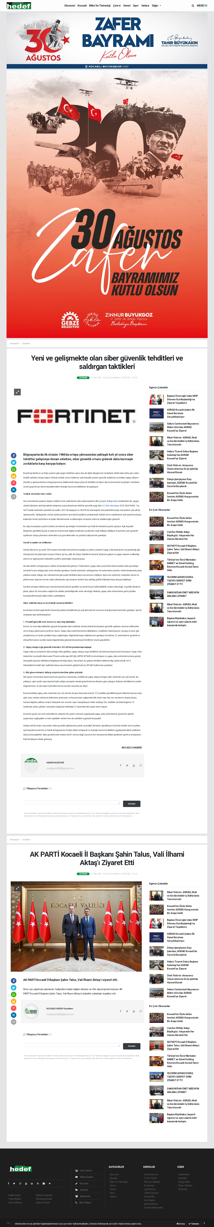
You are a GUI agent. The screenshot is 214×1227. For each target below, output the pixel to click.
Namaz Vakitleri (152, 1181)
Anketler (182, 1178)
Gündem (26, 343)
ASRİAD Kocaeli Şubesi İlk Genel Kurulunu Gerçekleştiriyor (181, 413)
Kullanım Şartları (44, 1195)
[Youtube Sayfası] (27, 1183)
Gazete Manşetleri (153, 1207)
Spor (136, 5)
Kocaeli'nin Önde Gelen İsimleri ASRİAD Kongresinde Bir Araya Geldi (182, 496)
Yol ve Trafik (150, 1178)
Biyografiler (184, 1181)
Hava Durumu (151, 1174)
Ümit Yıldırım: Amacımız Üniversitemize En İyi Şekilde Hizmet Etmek (182, 469)
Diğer (155, 5)
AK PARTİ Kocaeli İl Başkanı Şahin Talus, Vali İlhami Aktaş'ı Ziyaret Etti (183, 549)
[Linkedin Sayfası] (33, 1183)
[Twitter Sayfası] (15, 1183)
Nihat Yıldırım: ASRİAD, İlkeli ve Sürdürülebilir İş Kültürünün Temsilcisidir (183, 441)
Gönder (132, 803)
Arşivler (84, 1190)
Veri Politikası (15, 1202)
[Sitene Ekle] (51, 1183)
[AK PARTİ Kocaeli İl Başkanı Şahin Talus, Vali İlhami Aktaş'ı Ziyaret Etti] (76, 926)
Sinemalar (149, 1196)
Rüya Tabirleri (185, 1185)
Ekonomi (70, 5)
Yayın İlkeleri (14, 1199)
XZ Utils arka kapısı (110, 505)
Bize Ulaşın (85, 1202)
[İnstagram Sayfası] (21, 1183)
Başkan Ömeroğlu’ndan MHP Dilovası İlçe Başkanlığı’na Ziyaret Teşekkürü (182, 399)
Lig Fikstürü (150, 1189)
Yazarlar (84, 1183)
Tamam (195, 1223)
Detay (182, 1223)
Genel (126, 5)
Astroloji (182, 1189)
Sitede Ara (183, 1174)
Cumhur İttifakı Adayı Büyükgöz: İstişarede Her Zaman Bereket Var (180, 535)
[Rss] (39, 1183)
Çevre (117, 5)
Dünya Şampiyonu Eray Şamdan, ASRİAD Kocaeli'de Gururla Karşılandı (182, 483)
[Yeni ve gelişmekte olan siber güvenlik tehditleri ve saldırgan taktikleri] (76, 415)
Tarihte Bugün (151, 1193)
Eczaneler (149, 1185)
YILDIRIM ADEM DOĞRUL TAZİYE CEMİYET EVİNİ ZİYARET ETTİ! (180, 580)
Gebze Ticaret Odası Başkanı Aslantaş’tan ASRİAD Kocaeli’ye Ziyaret (182, 455)
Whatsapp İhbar (44, 1199)
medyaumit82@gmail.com (60, 768)
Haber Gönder (43, 1202)
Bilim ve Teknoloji (99, 5)
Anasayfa (14, 343)
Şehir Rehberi (151, 1204)
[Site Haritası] (45, 1183)
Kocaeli (82, 5)
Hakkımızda (14, 1195)
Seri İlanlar (149, 1200)
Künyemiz (85, 1196)
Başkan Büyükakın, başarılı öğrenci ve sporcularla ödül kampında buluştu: (182, 622)
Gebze (145, 5)
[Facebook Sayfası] (10, 1183)
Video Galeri (86, 1177)
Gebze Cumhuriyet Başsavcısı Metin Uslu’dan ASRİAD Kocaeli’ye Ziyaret (183, 427)
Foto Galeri (86, 1170)
